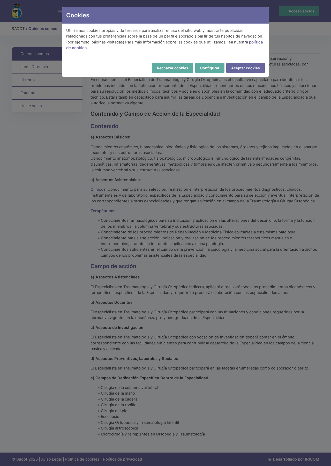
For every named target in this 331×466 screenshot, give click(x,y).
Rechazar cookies (172, 68)
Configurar (210, 68)
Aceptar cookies (245, 68)
